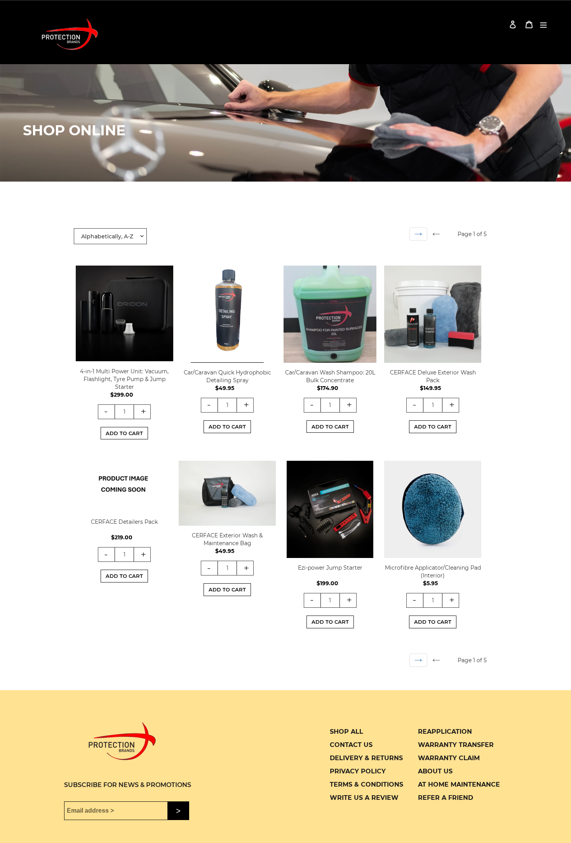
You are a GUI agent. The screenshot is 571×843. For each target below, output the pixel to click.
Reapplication (445, 731)
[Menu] (543, 24)
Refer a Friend (445, 797)
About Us (435, 771)
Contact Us (351, 745)
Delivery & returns (366, 758)
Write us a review (364, 797)
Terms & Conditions (366, 784)
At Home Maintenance (459, 784)
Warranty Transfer (456, 745)
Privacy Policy (358, 771)
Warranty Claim (449, 758)
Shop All (346, 731)
